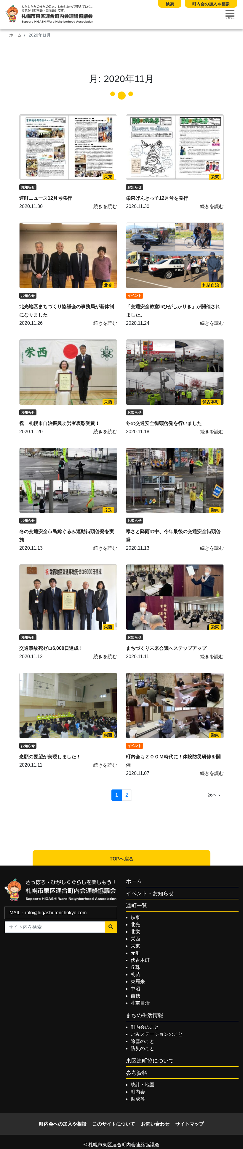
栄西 (108, 401)
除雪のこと (142, 1041)
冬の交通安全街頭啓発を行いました (164, 423)
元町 (135, 953)
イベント (134, 296)
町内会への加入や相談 (63, 1123)
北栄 (135, 931)
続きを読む (105, 206)
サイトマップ (189, 1123)
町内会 (138, 1091)
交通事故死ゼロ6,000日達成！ (51, 648)
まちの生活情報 (144, 1015)
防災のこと (142, 1048)
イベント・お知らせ (150, 893)
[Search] (111, 927)
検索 (170, 3)
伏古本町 (210, 401)
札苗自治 (210, 285)
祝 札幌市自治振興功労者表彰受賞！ (59, 423)
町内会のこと (145, 1027)
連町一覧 (136, 906)
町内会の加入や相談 (211, 3)
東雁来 (138, 981)
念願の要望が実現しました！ (50, 756)
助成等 (138, 1098)
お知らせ (28, 187)
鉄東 (135, 917)
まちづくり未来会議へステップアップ (166, 648)
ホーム (15, 35)
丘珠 (108, 510)
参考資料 (136, 1073)
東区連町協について (150, 1061)
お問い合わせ (155, 1123)
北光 (108, 285)
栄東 (108, 176)
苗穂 (135, 995)
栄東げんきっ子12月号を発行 (157, 198)
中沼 (135, 988)
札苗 (135, 974)
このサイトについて (113, 1123)
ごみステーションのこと (157, 1034)
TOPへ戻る (122, 858)
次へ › (214, 794)
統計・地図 (142, 1084)
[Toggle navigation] (230, 15)
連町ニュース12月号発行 (45, 198)
